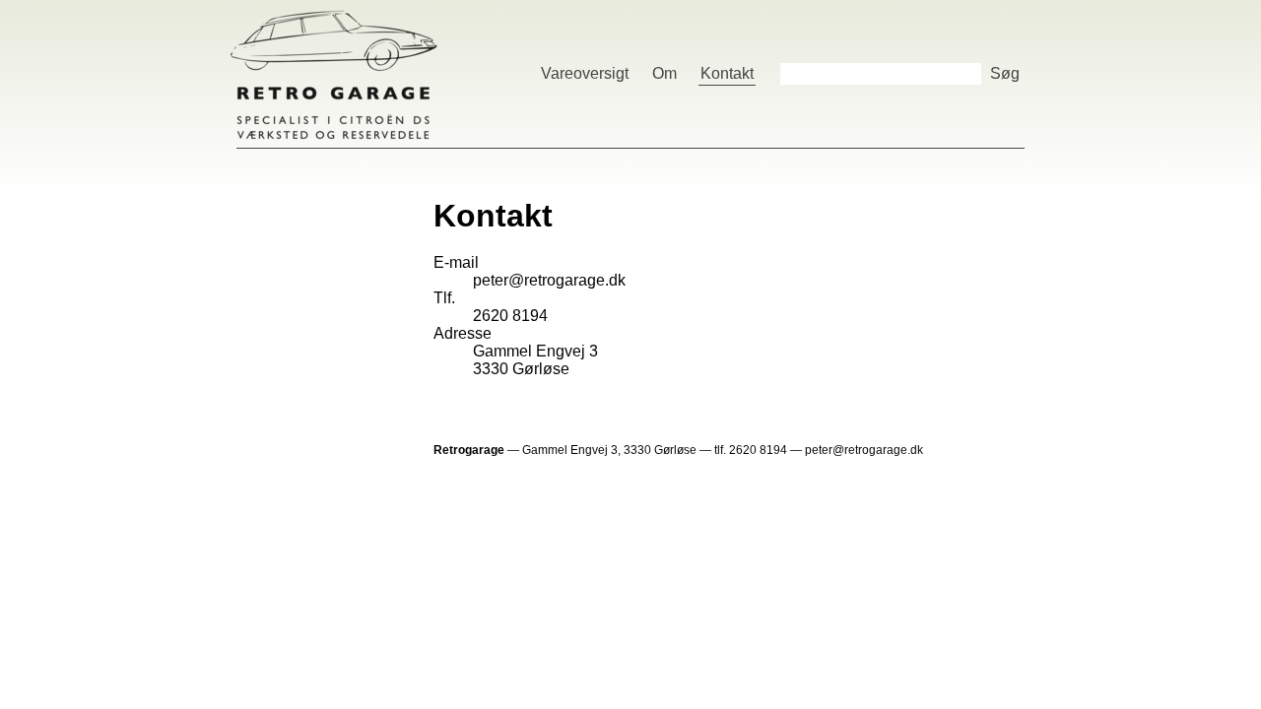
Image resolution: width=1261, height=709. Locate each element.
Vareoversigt (585, 73)
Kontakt (727, 73)
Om (664, 73)
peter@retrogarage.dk (549, 280)
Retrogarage (334, 74)
